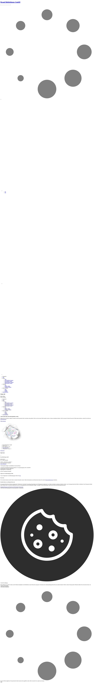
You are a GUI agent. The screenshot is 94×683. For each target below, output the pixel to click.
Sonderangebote (5, 414)
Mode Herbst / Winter (8, 383)
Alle (3, 377)
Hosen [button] (4, 378)
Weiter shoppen (3, 421)
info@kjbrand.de (3, 419)
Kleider (6, 391)
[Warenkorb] (48, 374)
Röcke (6, 390)
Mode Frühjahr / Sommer (9, 382)
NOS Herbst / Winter (8, 381)
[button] (48, 190)
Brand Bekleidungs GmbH (10, 2)
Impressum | (2, 450)
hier (20, 475)
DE (5, 191)
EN (5, 192)
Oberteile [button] (4, 384)
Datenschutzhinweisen (49, 479)
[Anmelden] (48, 283)
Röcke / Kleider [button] (5, 388)
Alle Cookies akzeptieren (5, 586)
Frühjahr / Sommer (8, 387)
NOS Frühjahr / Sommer (9, 380)
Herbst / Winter (7, 386)
